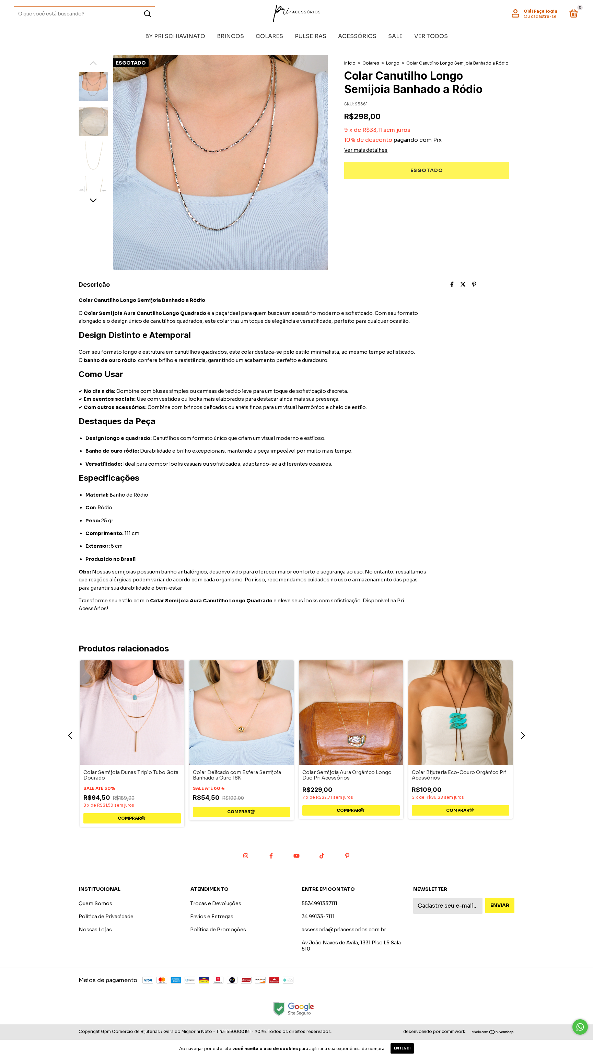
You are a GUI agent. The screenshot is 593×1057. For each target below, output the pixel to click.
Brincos (230, 36)
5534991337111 (319, 903)
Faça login (545, 11)
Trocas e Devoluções (215, 903)
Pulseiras (310, 36)
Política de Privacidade (106, 916)
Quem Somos (95, 903)
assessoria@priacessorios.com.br (344, 930)
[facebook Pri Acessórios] (271, 856)
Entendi (402, 1048)
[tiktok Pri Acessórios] (322, 856)
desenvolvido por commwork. (434, 1031)
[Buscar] (147, 14)
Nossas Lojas (95, 930)
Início (350, 63)
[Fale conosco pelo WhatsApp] (580, 1027)
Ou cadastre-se (540, 16)
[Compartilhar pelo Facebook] (452, 284)
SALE (395, 36)
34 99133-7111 (318, 916)
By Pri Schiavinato (175, 36)
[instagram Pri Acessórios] (246, 856)
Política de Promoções (218, 930)
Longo (392, 63)
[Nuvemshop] (493, 1032)
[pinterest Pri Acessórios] (347, 856)
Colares (269, 36)
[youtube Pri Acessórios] (296, 856)
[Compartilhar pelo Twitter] (463, 284)
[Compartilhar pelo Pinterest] (474, 284)
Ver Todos (431, 36)
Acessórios (357, 36)
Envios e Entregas (211, 916)
